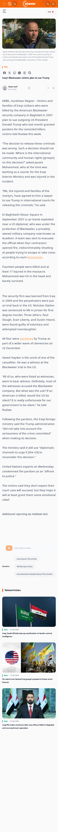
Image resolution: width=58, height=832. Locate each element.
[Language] (9, 4)
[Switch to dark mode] (47, 3)
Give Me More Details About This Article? (34, 574)
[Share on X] (9, 73)
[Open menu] (4, 11)
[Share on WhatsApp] (14, 73)
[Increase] (53, 88)
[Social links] (4, 4)
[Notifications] (53, 3)
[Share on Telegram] (19, 73)
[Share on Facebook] (4, 73)
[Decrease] (48, 88)
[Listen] (29, 88)
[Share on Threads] (24, 73)
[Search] (14, 3)
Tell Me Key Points (25, 566)
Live (49, 12)
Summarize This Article (27, 559)
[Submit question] (9, 548)
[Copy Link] (29, 73)
